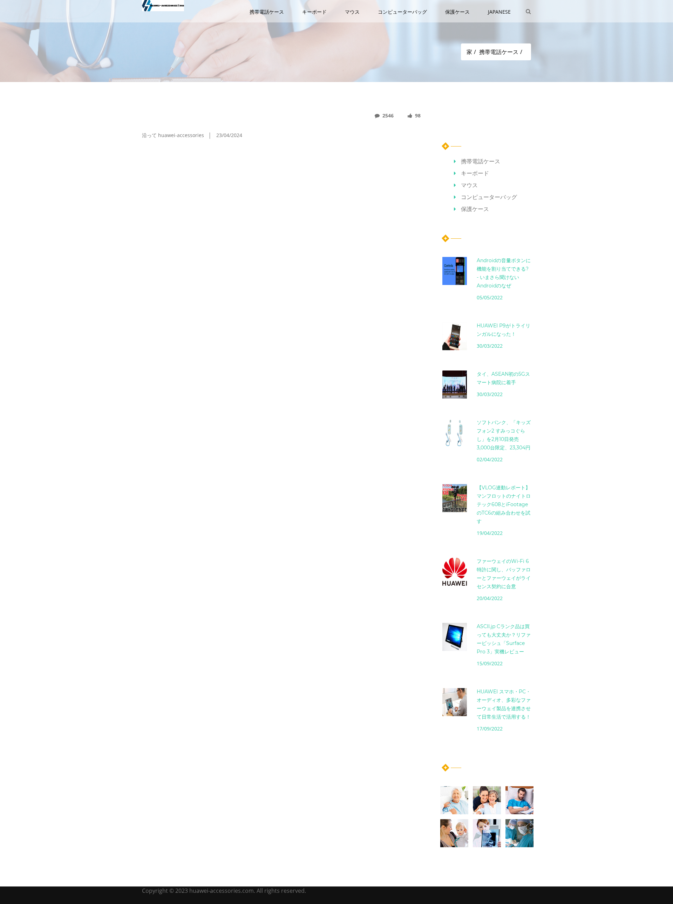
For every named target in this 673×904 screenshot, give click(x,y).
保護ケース (458, 11)
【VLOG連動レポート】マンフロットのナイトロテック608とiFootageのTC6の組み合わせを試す (504, 504)
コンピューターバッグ (403, 11)
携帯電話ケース (267, 11)
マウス (353, 11)
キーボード (315, 11)
